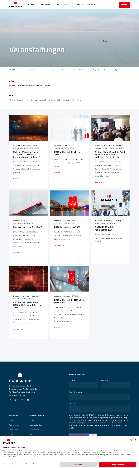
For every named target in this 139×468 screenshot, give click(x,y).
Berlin (59, 100)
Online (79, 100)
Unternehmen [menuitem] (14, 415)
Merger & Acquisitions (100, 70)
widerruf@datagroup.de (121, 425)
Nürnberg (34, 100)
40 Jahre (117, 70)
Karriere (39, 85)
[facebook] (10, 399)
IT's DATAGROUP (14, 70)
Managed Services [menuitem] (36, 425)
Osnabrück (42, 100)
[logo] (20, 377)
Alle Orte (12, 100)
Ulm (73, 100)
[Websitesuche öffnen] (115, 4)
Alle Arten (12, 85)
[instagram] (22, 399)
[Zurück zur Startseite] (15, 4)
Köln (27, 100)
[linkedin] (27, 399)
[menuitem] (32, 4)
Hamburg (66, 100)
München (20, 100)
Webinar (47, 85)
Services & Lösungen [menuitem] (37, 415)
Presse (64, 70)
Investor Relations (79, 70)
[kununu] (16, 399)
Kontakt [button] (124, 4)
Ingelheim (52, 100)
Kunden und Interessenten (26, 85)
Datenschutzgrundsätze (101, 417)
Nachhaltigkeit (32, 70)
